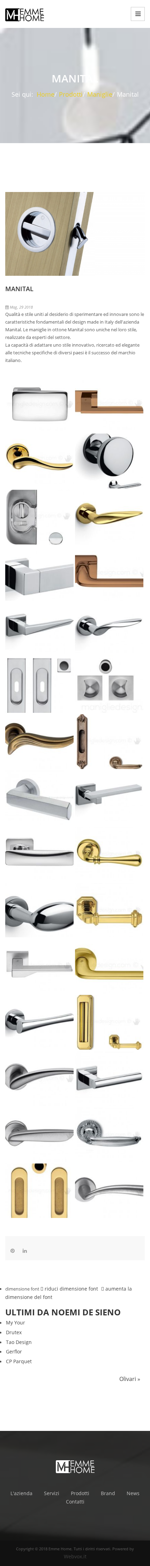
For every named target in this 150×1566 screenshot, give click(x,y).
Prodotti (71, 94)
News (133, 1493)
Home (45, 94)
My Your (15, 1322)
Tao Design (19, 1342)
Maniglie (99, 94)
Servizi (51, 1493)
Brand (108, 1493)
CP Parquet (19, 1361)
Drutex (14, 1332)
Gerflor (14, 1351)
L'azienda (21, 1493)
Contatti (75, 1501)
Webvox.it (75, 1556)
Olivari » (129, 1379)
